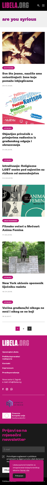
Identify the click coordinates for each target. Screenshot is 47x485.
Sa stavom (8, 68)
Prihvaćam (19, 476)
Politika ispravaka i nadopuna (11, 358)
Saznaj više (24, 470)
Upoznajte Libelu (10, 352)
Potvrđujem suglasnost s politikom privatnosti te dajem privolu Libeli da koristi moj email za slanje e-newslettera (25, 459)
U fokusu (7, 128)
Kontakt (6, 363)
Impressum (7, 368)
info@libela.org (14, 382)
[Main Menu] (43, 5)
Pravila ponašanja (10, 373)
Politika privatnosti (9, 481)
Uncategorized (10, 221)
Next (29, 329)
